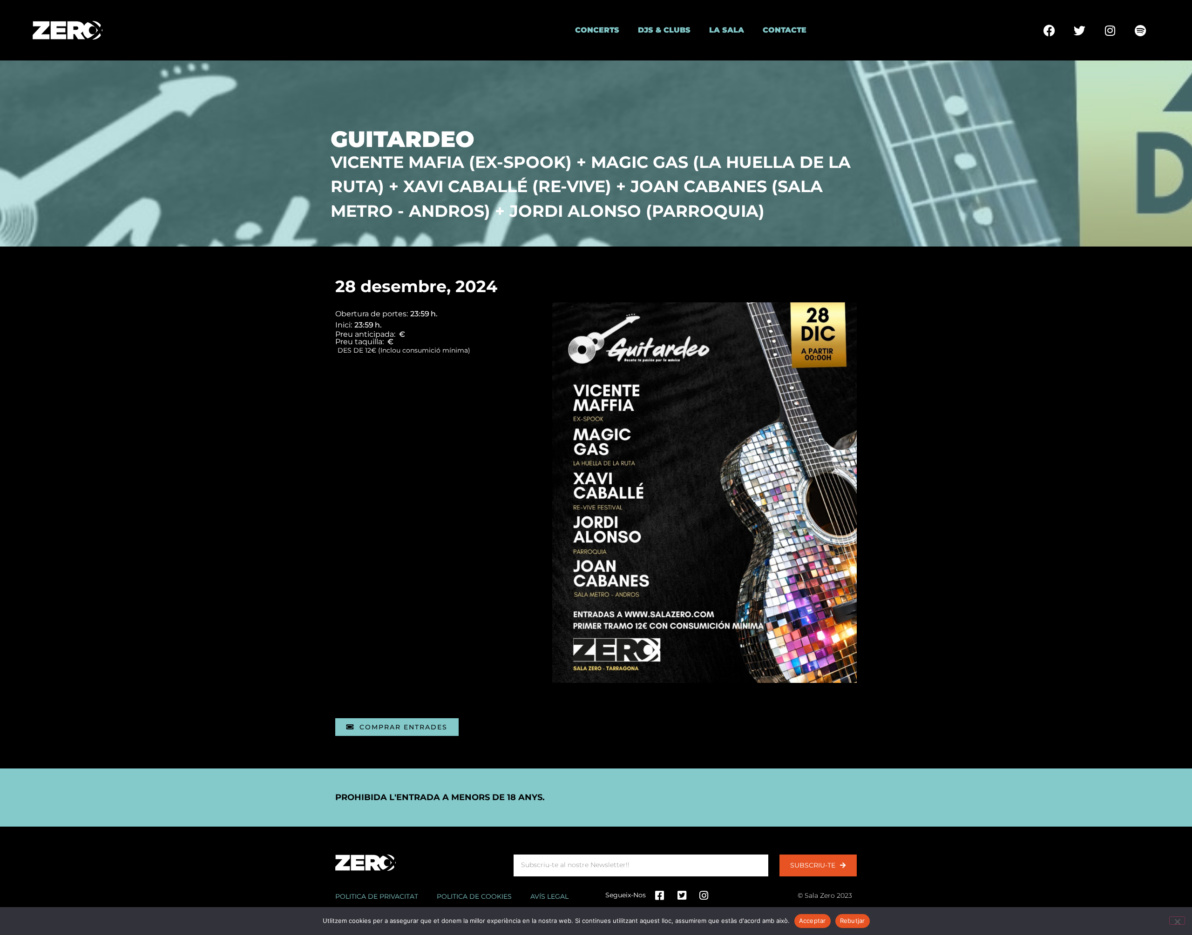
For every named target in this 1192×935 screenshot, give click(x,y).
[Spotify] (1140, 30)
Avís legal (549, 896)
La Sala (726, 30)
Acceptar (812, 920)
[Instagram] (1110, 30)
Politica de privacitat (376, 896)
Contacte (784, 30)
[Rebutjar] (1177, 920)
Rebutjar (852, 920)
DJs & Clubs (664, 30)
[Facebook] (1049, 30)
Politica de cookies (474, 896)
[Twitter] (1079, 30)
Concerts (597, 30)
